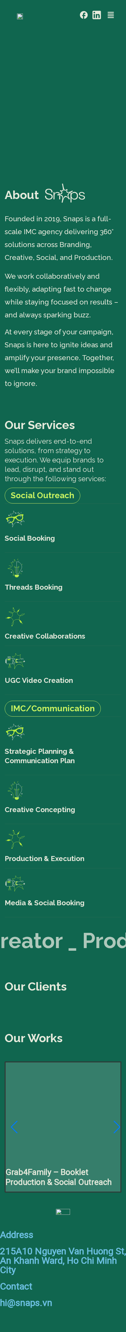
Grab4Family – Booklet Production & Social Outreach (59, 1177)
